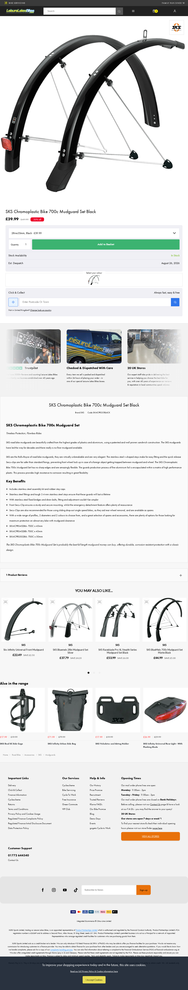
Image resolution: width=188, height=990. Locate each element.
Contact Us (13, 860)
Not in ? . (30, 310)
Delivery (12, 785)
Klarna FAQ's (96, 804)
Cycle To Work (69, 794)
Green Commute (69, 804)
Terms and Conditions (18, 809)
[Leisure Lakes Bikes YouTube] (65, 890)
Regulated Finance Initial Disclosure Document (29, 823)
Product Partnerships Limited (86, 930)
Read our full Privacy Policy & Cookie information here (94, 971)
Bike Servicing (17, 3)
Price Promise (96, 790)
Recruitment (95, 794)
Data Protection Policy (18, 828)
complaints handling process (61, 949)
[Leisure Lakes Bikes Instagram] (54, 890)
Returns (11, 804)
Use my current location (13, 302)
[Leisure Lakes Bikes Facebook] (43, 890)
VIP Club (66, 809)
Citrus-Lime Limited (104, 921)
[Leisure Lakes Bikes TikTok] (76, 890)
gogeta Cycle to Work (100, 828)
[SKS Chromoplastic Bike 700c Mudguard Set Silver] (94, 280)
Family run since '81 (173, 3)
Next (184, 719)
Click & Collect (15, 790)
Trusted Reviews (97, 799)
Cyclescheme (14, 799)
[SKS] (176, 27)
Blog (92, 813)
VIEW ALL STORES (150, 836)
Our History (95, 785)
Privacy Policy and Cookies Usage (24, 813)
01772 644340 (18, 855)
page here (157, 828)
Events (93, 823)
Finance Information (17, 794)
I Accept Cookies (94, 979)
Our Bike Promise (98, 809)
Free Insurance (69, 799)
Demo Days (95, 818)
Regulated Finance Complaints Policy (25, 818)
